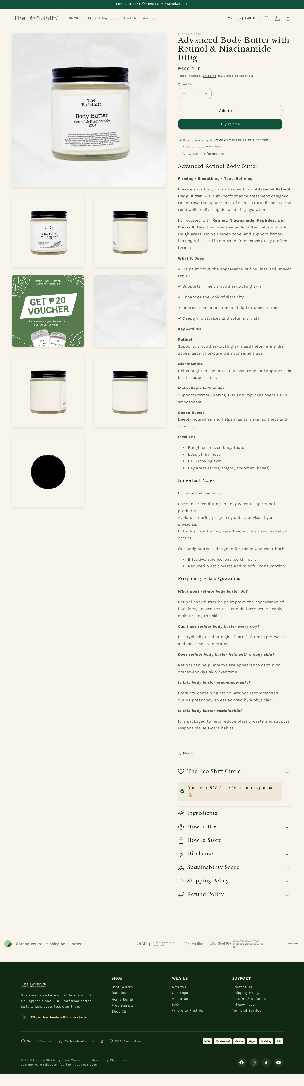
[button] (75, 18)
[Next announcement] (290, 4)
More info (293, 943)
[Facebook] (241, 1062)
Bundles (119, 993)
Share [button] (188, 753)
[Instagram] (253, 1062)
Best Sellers (122, 987)
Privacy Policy (244, 1004)
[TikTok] (266, 1062)
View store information (203, 154)
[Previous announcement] (13, 4)
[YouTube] (278, 1062)
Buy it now (230, 124)
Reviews (179, 987)
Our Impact (182, 993)
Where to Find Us (187, 1010)
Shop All (119, 1011)
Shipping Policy (245, 993)
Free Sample (123, 1005)
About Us (180, 999)
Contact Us (242, 987)
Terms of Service (246, 1010)
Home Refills (123, 999)
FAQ (175, 1004)
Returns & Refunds (249, 999)
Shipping (209, 75)
